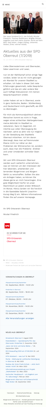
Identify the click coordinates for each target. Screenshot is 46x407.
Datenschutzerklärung (24, 393)
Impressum (10, 393)
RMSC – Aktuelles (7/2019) (15, 263)
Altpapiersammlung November (16, 304)
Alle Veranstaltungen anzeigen (20, 318)
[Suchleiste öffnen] (43, 4)
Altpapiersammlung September (16, 282)
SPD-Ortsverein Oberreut (14, 260)
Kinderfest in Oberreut (13, 289)
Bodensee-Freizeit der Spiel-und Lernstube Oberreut (24, 265)
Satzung (36, 393)
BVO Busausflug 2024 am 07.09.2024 (19, 351)
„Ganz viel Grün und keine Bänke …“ (19, 346)
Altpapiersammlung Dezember (16, 311)
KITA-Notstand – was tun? (15, 356)
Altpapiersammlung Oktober (15, 297)
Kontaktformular (27, 402)
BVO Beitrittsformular (23, 396)
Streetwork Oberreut (14, 338)
